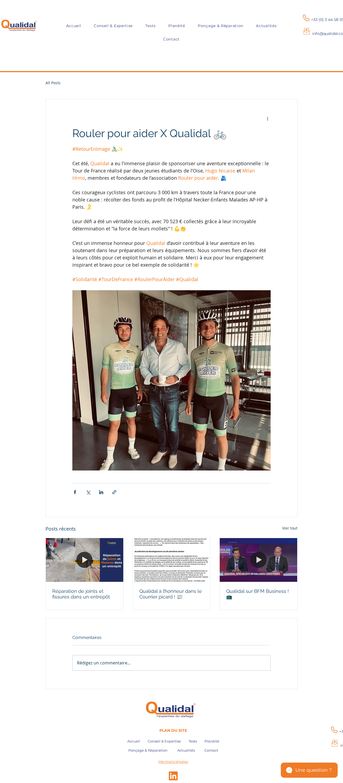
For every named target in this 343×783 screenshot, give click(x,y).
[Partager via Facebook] (74, 492)
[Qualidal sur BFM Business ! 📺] (258, 560)
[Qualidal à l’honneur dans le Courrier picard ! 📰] (171, 560)
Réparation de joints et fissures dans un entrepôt (81, 594)
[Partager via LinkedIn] (101, 492)
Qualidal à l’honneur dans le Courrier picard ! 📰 (170, 594)
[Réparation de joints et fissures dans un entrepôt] (84, 560)
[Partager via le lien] (114, 492)
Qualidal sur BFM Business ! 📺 (257, 594)
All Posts (53, 82)
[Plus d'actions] (267, 118)
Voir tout (289, 528)
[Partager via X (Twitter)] (88, 492)
